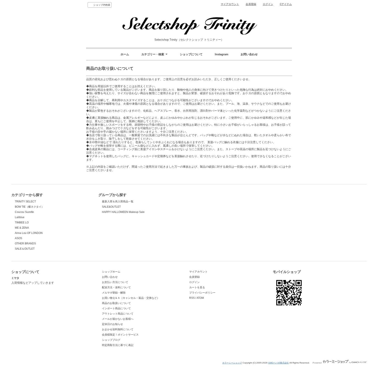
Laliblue (19, 217)
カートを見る (197, 287)
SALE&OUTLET (111, 206)
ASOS (18, 238)
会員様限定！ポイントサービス (120, 334)
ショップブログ (111, 339)
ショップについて (191, 54)
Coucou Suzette (24, 212)
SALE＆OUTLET (25, 248)
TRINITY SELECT (25, 201)
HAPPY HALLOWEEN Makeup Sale (123, 212)
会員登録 (251, 4)
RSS (192, 297)
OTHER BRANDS (25, 243)
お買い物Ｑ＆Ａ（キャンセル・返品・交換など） (130, 297)
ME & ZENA (22, 227)
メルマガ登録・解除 (114, 292)
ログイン (268, 4)
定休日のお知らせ (112, 324)
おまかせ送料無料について (117, 329)
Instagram (221, 54)
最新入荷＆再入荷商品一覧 (117, 201)
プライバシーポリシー (202, 292)
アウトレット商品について (117, 313)
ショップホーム (111, 271)
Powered (317, 363)
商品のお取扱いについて (116, 303)
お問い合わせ (249, 54)
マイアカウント (230, 4)
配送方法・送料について (116, 287)
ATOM (200, 297)
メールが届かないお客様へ (117, 318)
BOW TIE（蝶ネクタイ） (29, 206)
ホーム (125, 54)
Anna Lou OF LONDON (29, 233)
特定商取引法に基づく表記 (117, 345)
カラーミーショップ (232, 363)
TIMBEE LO (22, 222)
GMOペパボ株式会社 (278, 363)
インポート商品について (116, 308)
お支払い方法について (115, 282)
